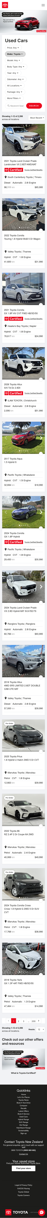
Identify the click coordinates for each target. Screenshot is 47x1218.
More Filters (14, 98)
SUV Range (23, 1122)
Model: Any (14, 60)
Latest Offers (23, 1111)
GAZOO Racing (23, 1188)
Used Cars (23, 1117)
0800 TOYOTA (23, 1150)
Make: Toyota (15, 54)
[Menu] (43, 5)
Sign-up (23, 1133)
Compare (23, 1106)
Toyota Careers (23, 1195)
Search (34, 106)
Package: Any (15, 91)
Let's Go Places (23, 1097)
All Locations (14, 85)
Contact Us (23, 1154)
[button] (41, 1212)
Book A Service (23, 1114)
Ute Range (23, 1125)
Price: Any (13, 47)
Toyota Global (23, 1192)
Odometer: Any (15, 79)
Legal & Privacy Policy (23, 1185)
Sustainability (23, 1131)
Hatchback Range (23, 1128)
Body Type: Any (16, 66)
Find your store (23, 1168)
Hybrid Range (23, 1119)
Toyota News (23, 1100)
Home (23, 1094)
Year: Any (13, 72)
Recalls (23, 1108)
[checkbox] (41, 156)
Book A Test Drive (23, 1103)
